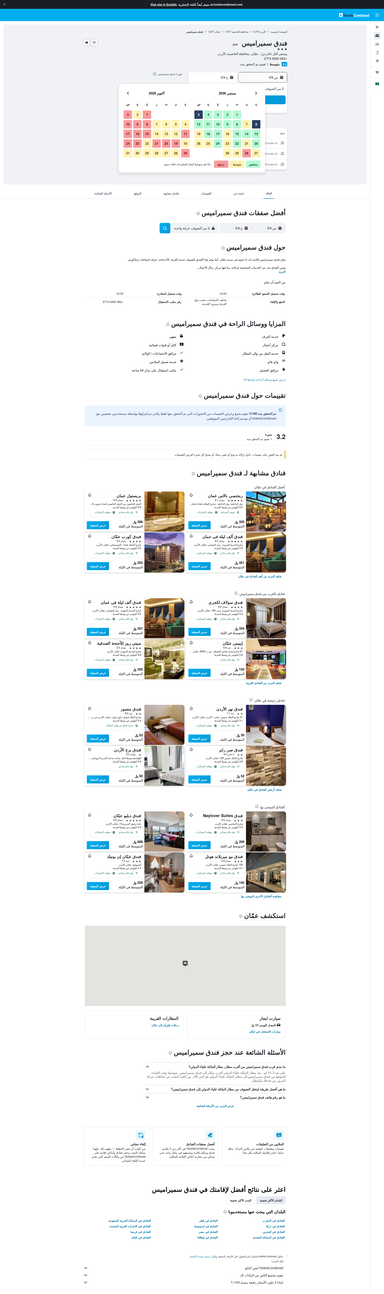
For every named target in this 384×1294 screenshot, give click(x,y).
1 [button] (237, 114)
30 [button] (227, 153)
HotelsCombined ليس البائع (264, 1268)
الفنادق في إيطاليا (207, 1237)
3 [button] (218, 114)
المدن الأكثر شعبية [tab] (240, 1200)
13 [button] (256, 134)
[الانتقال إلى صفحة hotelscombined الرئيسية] (354, 15)
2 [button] (227, 114)
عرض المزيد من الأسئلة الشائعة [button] (215, 1106)
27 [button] (256, 153)
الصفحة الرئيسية (279, 31)
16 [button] (227, 134)
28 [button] (246, 153)
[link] (260, 576)
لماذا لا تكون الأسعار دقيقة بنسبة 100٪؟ (257, 1282)
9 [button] (227, 124)
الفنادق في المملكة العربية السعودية (130, 1220)
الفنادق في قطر (208, 1220)
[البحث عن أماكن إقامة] (377, 36)
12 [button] (198, 124)
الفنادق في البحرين (274, 1232)
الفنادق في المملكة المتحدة (269, 1237)
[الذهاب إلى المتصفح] (377, 61)
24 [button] (218, 143)
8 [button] (237, 124)
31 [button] (128, 153)
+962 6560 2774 (275, 58)
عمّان (217, 31)
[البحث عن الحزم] (377, 53)
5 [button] (199, 114)
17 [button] (218, 134)
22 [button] (237, 143)
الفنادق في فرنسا (140, 1232)
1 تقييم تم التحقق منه (254, 64)
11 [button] (208, 124)
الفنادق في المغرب (274, 1220)
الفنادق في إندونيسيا (206, 1226)
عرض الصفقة (199, 525)
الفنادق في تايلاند (141, 1237)
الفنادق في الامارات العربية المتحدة (130, 1226)
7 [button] (247, 124)
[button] (4, 4)
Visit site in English (163, 4)
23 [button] (227, 143)
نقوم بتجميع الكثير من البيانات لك (261, 1275)
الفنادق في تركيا (275, 1226)
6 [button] (256, 124)
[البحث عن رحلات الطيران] (377, 27)
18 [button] (208, 134)
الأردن (263, 31)
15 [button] (237, 134)
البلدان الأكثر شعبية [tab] (271, 1200)
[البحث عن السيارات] (377, 44)
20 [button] (256, 143)
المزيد (282, 271)
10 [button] (218, 124)
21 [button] (246, 143)
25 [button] (208, 143)
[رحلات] (377, 72)
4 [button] (208, 114)
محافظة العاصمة (240, 31)
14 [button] (246, 134)
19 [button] (198, 134)
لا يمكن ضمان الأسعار (200, 1256)
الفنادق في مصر (208, 1232)
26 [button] (198, 143)
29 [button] (237, 153)
